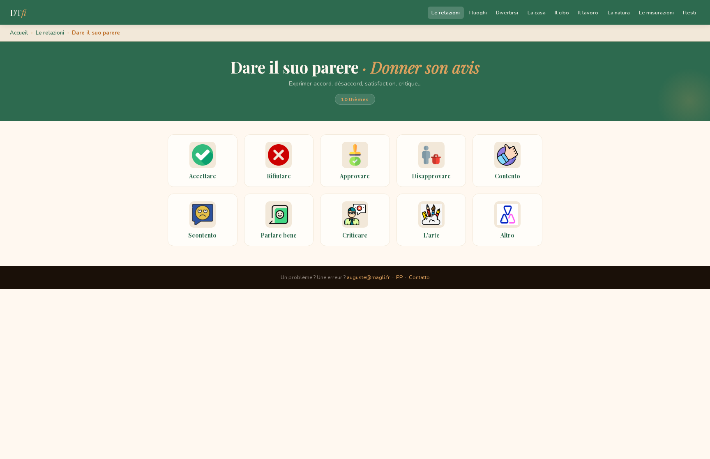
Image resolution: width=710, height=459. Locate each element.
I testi (689, 12)
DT (18, 12)
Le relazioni (445, 12)
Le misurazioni (656, 12)
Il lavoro (588, 12)
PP (399, 277)
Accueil (19, 33)
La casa (537, 12)
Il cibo (562, 12)
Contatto (419, 277)
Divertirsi (507, 12)
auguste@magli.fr (368, 277)
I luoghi (478, 12)
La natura (619, 12)
